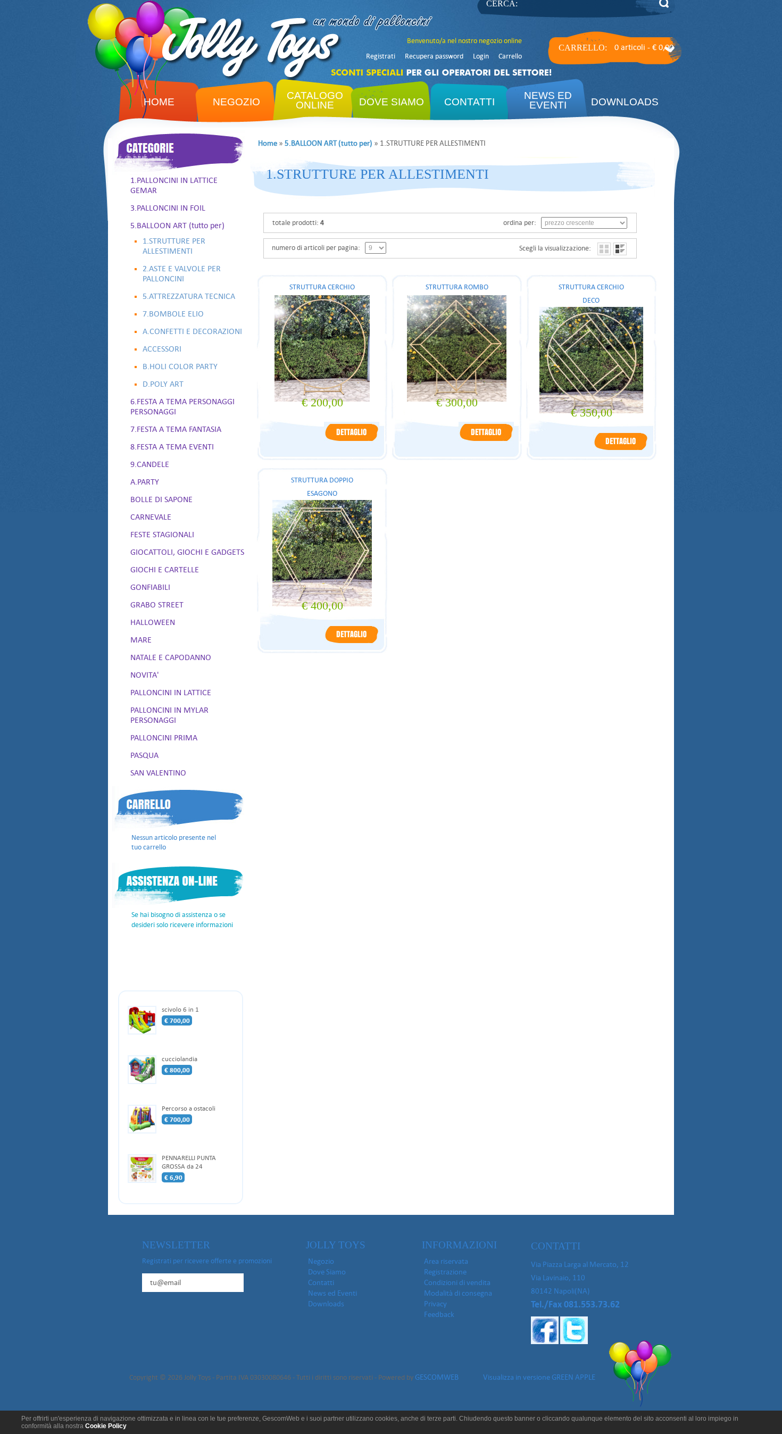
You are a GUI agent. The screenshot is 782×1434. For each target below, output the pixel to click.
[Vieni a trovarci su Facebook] (545, 1341)
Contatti (469, 101)
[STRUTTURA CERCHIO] (351, 440)
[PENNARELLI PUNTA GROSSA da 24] (145, 1181)
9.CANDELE (149, 464)
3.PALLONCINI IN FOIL (167, 208)
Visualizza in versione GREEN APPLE (539, 1377)
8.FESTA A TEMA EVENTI (172, 446)
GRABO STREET (157, 604)
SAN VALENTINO (158, 773)
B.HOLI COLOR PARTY (180, 366)
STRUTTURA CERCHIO (322, 286)
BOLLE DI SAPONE (161, 499)
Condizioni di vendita (457, 1282)
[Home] (216, 78)
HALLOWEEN (152, 622)
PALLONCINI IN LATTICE (170, 692)
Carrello (510, 56)
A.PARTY (144, 482)
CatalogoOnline (315, 100)
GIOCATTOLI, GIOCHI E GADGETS (187, 552)
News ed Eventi (332, 1293)
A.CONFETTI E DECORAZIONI (192, 331)
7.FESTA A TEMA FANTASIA (175, 429)
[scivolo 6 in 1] (145, 1033)
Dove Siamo (391, 101)
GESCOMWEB (437, 1377)
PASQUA (144, 755)
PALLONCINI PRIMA (163, 737)
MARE (141, 640)
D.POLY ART (163, 384)
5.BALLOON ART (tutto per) (177, 225)
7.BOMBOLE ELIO (173, 314)
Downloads (625, 101)
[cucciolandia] (145, 1082)
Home (159, 101)
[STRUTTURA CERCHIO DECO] (620, 449)
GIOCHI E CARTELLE (164, 569)
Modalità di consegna (458, 1293)
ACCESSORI (162, 349)
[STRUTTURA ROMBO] (486, 440)
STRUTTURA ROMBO (457, 286)
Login (481, 56)
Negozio (236, 101)
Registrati (380, 56)
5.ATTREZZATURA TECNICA (189, 296)
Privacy (435, 1303)
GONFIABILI (150, 587)
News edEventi (548, 100)
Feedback (439, 1314)
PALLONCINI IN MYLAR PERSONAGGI (169, 715)
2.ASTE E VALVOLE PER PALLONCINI (182, 273)
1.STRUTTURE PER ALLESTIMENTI (174, 246)
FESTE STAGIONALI (162, 534)
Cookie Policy (106, 1426)
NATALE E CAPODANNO (170, 657)
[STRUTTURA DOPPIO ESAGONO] (351, 642)
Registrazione (445, 1272)
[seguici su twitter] (574, 1341)
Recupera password (434, 56)
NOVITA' (144, 675)
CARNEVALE (150, 517)
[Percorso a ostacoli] (145, 1132)
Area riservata (446, 1261)
